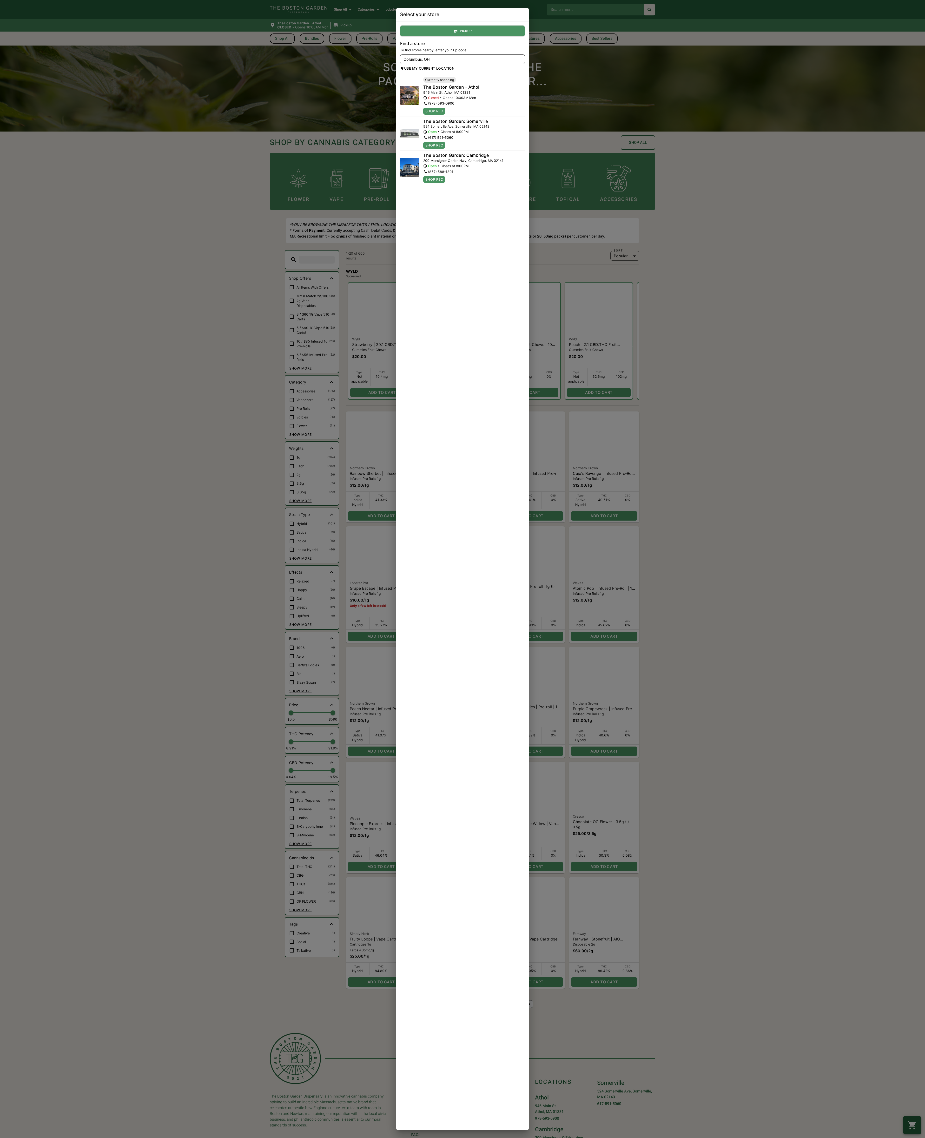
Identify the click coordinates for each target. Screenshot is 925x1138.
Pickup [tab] (466, 30)
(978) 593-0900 (441, 103)
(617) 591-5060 (440, 137)
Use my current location (429, 68)
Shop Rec (434, 111)
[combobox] (458, 59)
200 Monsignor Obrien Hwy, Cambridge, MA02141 (463, 161)
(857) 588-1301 (440, 172)
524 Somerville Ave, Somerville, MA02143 (456, 126)
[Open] (521, 59)
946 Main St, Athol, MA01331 (446, 92)
